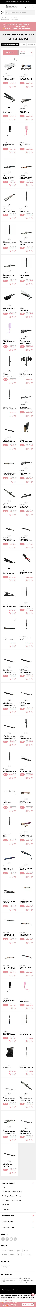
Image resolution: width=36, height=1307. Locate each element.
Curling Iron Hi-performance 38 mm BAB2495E (9, 704)
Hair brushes (31, 44)
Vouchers (5, 1204)
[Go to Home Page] (2, 18)
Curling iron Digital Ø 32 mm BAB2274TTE (26, 1099)
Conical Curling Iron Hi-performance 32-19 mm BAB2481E (9, 1165)
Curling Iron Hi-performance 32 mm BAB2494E (26, 671)
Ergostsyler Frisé (9, 639)
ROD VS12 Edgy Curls (26, 1034)
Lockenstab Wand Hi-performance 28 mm (9, 737)
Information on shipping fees (12, 1191)
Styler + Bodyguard (26, 442)
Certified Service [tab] (8, 1227)
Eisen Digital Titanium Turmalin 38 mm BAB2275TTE (26, 408)
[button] (28, 1304)
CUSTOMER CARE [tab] (7, 1221)
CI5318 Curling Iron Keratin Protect (26, 935)
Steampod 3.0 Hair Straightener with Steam (9, 79)
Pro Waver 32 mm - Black (8, 1001)
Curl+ (5, 837)
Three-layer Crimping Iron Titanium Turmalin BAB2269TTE (25, 112)
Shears (23, 44)
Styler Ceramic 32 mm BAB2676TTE (8, 177)
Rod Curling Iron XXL (9, 409)
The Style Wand (24, 1001)
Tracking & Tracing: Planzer (11, 1196)
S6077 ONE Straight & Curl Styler (9, 902)
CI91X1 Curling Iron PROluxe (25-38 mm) (9, 968)
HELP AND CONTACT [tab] (8, 1183)
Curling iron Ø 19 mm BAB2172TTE (9, 276)
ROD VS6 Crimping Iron (25, 638)
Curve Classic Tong (9, 376)
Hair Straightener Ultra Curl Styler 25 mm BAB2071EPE (9, 1132)
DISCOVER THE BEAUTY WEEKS (17, 28)
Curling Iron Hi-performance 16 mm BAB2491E (9, 441)
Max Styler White (25, 771)
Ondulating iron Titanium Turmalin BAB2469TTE (25, 342)
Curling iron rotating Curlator (9, 1033)
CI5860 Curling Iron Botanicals (26, 902)
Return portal (6, 1209)
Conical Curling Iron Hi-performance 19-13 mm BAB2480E (26, 704)
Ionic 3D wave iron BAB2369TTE (25, 474)
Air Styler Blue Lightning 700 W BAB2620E (8, 869)
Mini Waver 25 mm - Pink (25, 144)
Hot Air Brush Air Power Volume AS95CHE (25, 803)
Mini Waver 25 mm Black (8, 144)
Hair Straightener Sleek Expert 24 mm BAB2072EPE (9, 210)
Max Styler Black (8, 573)
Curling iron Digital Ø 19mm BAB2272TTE (9, 507)
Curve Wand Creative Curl (9, 243)
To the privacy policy (6, 1300)
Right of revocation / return (11, 1200)
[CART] (33, 6)
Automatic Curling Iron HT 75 (26, 869)
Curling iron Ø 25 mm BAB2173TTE (26, 243)
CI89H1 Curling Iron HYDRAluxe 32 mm (9, 474)
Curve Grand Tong (25, 738)
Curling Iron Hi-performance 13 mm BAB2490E (9, 540)
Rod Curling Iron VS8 (9, 606)
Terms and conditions (9, 1290)
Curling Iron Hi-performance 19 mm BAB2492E (26, 540)
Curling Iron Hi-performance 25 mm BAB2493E (9, 671)
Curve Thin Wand (25, 606)
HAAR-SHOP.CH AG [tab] (8, 1215)
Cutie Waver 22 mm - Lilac (9, 342)
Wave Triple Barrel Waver (9, 309)
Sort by (23, 51)
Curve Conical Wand (9, 771)
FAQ (3, 1187)
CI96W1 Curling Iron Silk (26, 968)
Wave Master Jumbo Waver (26, 573)
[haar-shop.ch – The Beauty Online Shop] (11, 7)
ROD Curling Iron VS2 (26, 1067)
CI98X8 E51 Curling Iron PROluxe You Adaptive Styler (9, 935)
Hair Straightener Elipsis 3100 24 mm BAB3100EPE (9, 1099)
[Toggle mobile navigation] (2, 7)
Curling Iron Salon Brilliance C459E (26, 177)
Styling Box (7, 1067)
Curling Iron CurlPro (7, 803)
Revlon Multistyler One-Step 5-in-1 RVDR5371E (26, 375)
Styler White (24, 310)
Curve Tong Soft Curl (25, 276)
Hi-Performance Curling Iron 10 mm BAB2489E (26, 1132)
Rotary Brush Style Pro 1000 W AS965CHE (26, 79)
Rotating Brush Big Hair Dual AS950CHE (26, 836)
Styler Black (7, 112)
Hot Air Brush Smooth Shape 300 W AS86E (26, 507)
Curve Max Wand (25, 211)
